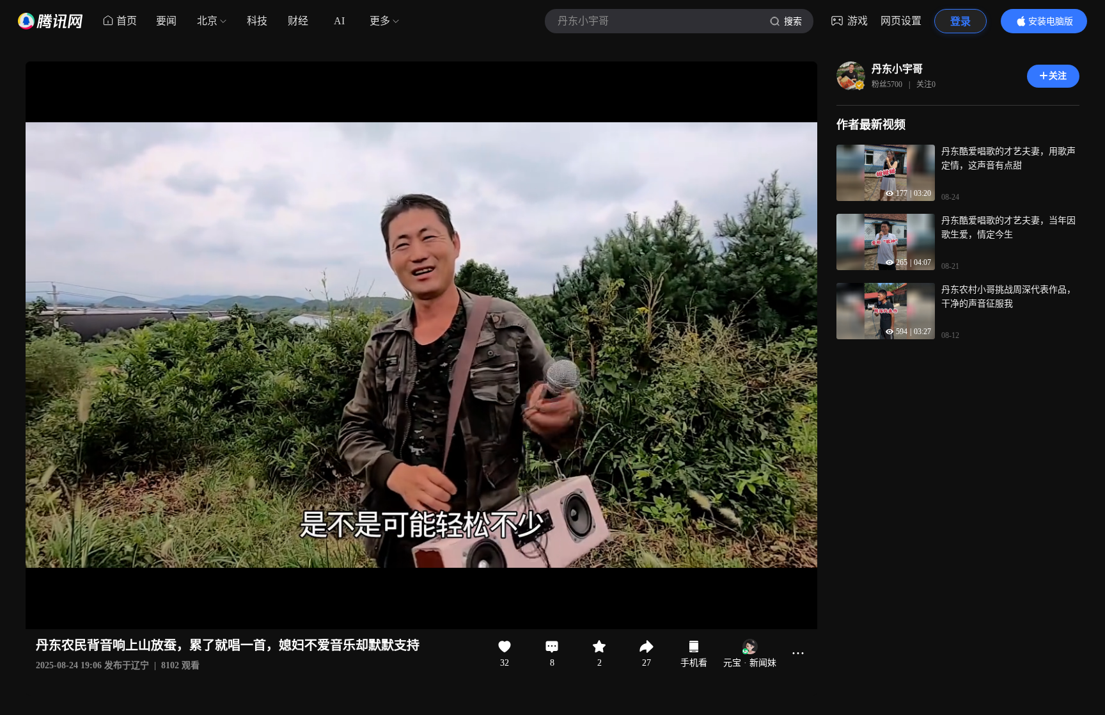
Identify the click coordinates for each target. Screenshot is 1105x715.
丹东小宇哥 (897, 68)
